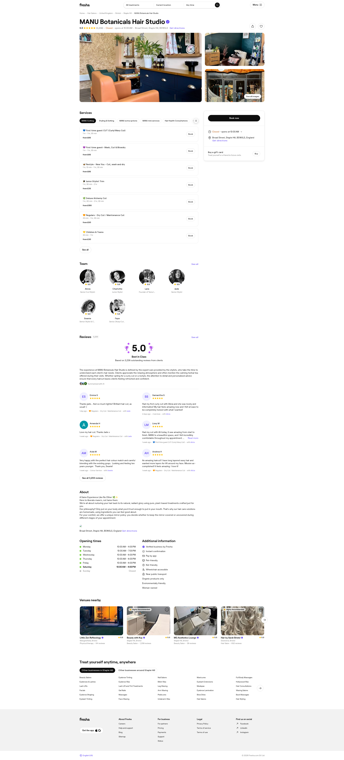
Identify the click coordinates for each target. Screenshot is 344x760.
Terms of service (204, 728)
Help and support (126, 728)
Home (82, 13)
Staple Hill (127, 13)
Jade (128, 411)
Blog (120, 732)
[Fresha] (85, 5)
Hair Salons (92, 13)
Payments (162, 732)
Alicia (168, 414)
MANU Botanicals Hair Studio (146, 13)
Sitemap (122, 737)
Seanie (110, 470)
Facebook (244, 724)
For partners (163, 724)
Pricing (161, 728)
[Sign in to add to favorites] (261, 26)
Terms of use (202, 732)
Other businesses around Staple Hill (136, 670)
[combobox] (139, 4)
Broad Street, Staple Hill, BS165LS (151, 28)
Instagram (244, 732)
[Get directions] (139, 526)
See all (194, 264)
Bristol (118, 13)
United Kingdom (106, 13)
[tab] (88, 120)
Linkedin (243, 728)
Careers (122, 724)
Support (161, 737)
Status (160, 741)
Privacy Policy (202, 724)
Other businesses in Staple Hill (97, 670)
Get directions (177, 28)
